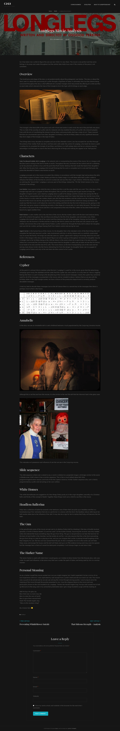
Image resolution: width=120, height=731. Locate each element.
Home (50, 11)
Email (35, 687)
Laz (68, 39)
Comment (37, 651)
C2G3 (7, 3)
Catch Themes (72, 728)
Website (36, 696)
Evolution (87, 4)
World (55, 11)
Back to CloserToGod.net (102, 4)
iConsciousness (76, 4)
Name (35, 677)
